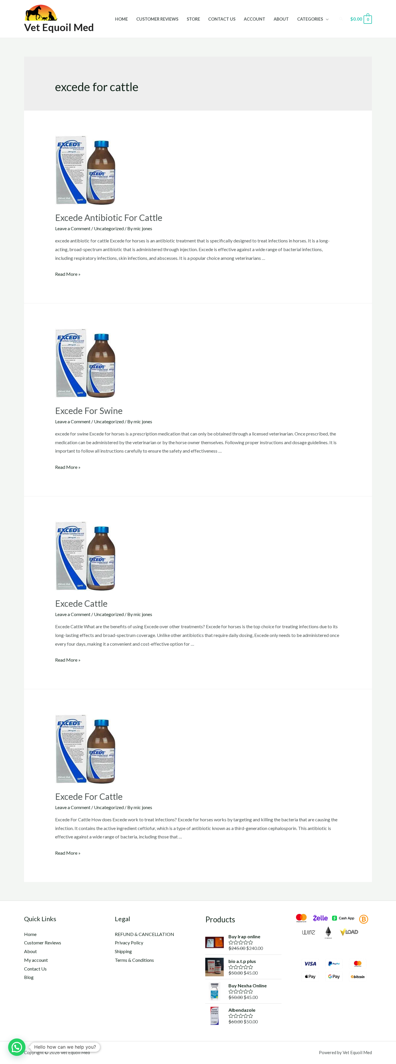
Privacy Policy (129, 942)
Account (254, 19)
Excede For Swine (89, 410)
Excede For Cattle (89, 796)
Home (121, 19)
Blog (29, 977)
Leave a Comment (72, 228)
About (281, 19)
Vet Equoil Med (59, 27)
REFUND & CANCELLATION (144, 934)
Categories (310, 19)
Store (193, 19)
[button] (17, 1047)
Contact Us (221, 19)
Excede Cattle (81, 603)
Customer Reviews (157, 19)
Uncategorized (109, 228)
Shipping (123, 951)
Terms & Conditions (134, 960)
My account (36, 960)
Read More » (68, 274)
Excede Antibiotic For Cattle (108, 217)
